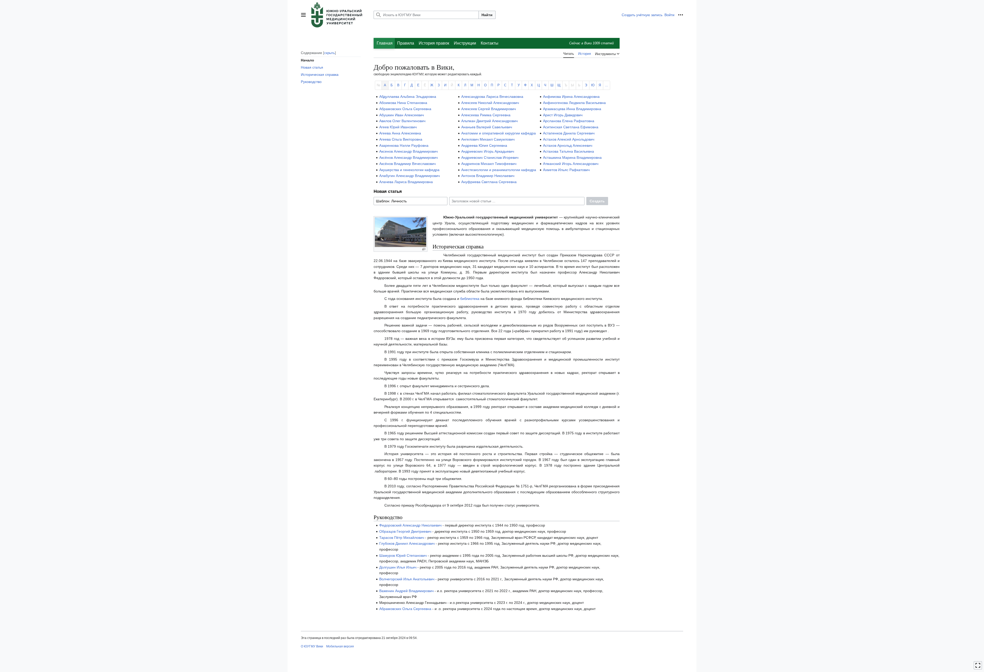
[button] (303, 15)
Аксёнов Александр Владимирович (408, 157)
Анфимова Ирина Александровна (571, 96)
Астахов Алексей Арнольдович (568, 139)
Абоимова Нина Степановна (403, 103)
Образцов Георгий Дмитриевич (405, 531)
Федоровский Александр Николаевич (410, 525)
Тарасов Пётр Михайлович (401, 538)
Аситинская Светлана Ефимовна (570, 127)
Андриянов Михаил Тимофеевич (488, 164)
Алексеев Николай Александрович (490, 103)
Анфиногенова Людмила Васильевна (574, 103)
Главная (385, 43)
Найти (487, 15)
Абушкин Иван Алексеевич (401, 115)
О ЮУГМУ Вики (312, 646)
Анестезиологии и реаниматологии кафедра (498, 170)
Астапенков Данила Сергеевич (568, 133)
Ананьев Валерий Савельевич (486, 127)
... (606, 85)
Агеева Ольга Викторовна (400, 139)
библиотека (469, 299)
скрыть (329, 53)
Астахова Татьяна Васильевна (568, 151)
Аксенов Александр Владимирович (408, 151)
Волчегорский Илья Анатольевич (406, 579)
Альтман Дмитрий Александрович (489, 121)
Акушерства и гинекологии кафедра (409, 170)
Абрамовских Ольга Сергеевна (405, 109)
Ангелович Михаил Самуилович (488, 139)
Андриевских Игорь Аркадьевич (487, 151)
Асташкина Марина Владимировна (572, 157)
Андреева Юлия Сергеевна (484, 145)
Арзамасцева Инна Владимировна (572, 109)
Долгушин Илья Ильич (397, 567)
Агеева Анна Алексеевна (400, 133)
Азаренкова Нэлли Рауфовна (403, 145)
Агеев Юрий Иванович (398, 127)
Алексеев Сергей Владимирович (488, 109)
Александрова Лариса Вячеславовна (492, 96)
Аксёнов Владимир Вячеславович (407, 164)
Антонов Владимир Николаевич (487, 176)
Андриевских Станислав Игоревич (489, 157)
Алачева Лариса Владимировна (406, 182)
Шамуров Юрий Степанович (403, 555)
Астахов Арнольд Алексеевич (567, 145)
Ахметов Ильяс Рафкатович (566, 170)
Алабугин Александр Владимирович (409, 176)
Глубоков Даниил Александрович (407, 543)
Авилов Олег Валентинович (402, 121)
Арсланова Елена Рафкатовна (568, 121)
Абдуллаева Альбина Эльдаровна (407, 96)
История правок (434, 43)
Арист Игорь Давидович (562, 115)
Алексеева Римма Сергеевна (485, 115)
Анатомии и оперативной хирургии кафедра (498, 133)
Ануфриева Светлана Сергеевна (489, 182)
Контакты (489, 43)
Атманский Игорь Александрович (570, 164)
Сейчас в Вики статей (591, 43)
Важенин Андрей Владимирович (406, 591)
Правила (405, 43)
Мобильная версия (340, 646)
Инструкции (465, 43)
